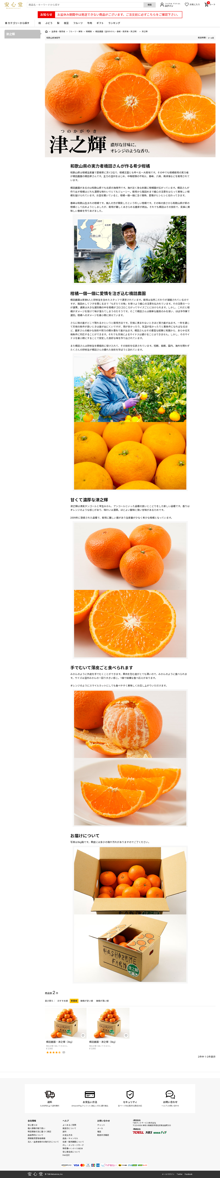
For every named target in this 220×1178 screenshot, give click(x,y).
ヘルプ (164, 1106)
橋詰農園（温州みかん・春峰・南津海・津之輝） (116, 31)
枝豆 (66, 23)
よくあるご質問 (69, 1125)
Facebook (188, 1174)
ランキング (114, 23)
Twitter (179, 1174)
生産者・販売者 (58, 31)
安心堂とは (32, 1125)
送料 (49, 1102)
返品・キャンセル (70, 1138)
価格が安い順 (86, 1001)
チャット (101, 1125)
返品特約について (35, 1135)
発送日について (69, 1128)
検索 (150, 5)
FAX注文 (66, 1155)
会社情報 (32, 1121)
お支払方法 (67, 1135)
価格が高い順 (102, 1001)
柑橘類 (89, 31)
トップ (46, 31)
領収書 (73, 1148)
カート (212, 4)
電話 (99, 1132)
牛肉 (89, 23)
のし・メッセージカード (73, 1145)
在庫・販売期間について (73, 1142)
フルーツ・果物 (75, 31)
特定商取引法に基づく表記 (39, 1132)
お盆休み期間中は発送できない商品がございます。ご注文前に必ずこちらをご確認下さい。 (118, 14)
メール (100, 1128)
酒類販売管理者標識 (36, 1138)
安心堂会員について (71, 1152)
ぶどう (49, 23)
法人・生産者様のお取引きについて (43, 1142)
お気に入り (194, 4)
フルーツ (78, 23)
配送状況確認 (103, 1135)
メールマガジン (168, 1174)
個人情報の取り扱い (36, 1128)
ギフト (100, 23)
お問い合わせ (170, 1102)
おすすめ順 (62, 1001)
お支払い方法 (90, 1102)
